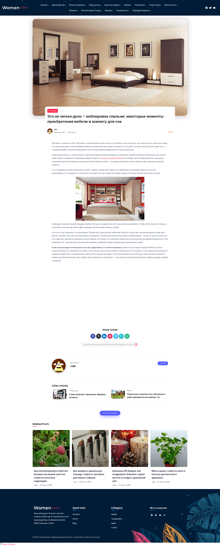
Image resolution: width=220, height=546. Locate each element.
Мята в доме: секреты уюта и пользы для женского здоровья (169, 474)
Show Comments (110, 413)
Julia (55, 129)
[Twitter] (156, 515)
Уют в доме (52, 111)
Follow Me (162, 363)
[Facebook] (152, 515)
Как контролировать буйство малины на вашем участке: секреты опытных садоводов (51, 476)
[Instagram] (164, 515)
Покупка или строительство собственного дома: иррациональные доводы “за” (146, 395)
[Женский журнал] (15, 7)
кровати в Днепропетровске (111, 158)
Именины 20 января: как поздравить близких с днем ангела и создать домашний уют (128, 476)
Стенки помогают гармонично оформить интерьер (87, 396)
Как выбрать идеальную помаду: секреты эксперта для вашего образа (88, 474)
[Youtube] (160, 515)
